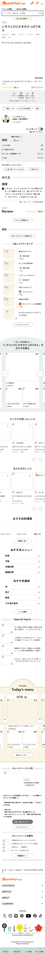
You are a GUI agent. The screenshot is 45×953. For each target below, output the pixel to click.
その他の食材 (11, 603)
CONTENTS (8, 885)
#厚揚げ (42, 454)
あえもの (18, 870)
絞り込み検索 (21, 18)
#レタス (30, 34)
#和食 (37, 34)
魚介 (7, 592)
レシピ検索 (8, 9)
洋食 (7, 561)
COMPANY (7, 904)
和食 (7, 555)
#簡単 (4, 37)
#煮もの (14, 452)
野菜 (7, 597)
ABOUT (6, 897)
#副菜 (13, 34)
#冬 (9, 37)
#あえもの (5, 34)
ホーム (4, 870)
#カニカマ (21, 34)
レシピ (11, 870)
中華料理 (9, 566)
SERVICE (6, 891)
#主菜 (20, 452)
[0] (31, 4)
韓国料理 (9, 572)
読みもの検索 (21, 9)
